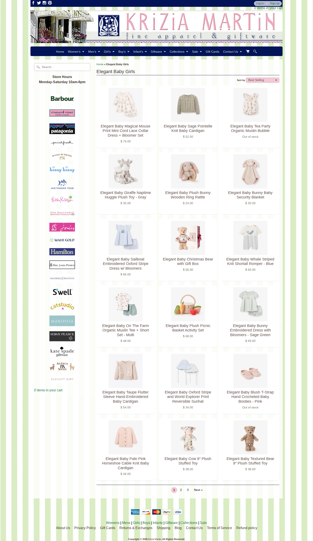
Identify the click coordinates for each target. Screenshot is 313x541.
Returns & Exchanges (135, 528)
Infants (158, 523)
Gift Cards (212, 51)
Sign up (274, 3)
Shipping (163, 528)
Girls (136, 523)
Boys (146, 523)
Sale (195, 51)
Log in (260, 3)
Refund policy (246, 528)
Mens (126, 523)
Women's (74, 51)
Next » (198, 490)
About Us (63, 528)
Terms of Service (219, 528)
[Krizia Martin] (156, 40)
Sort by (241, 80)
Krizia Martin (154, 539)
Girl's (107, 51)
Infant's (138, 51)
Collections (177, 51)
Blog (178, 528)
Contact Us (230, 51)
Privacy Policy (85, 528)
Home (60, 51)
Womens (112, 523)
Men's (92, 51)
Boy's (122, 51)
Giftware (156, 51)
